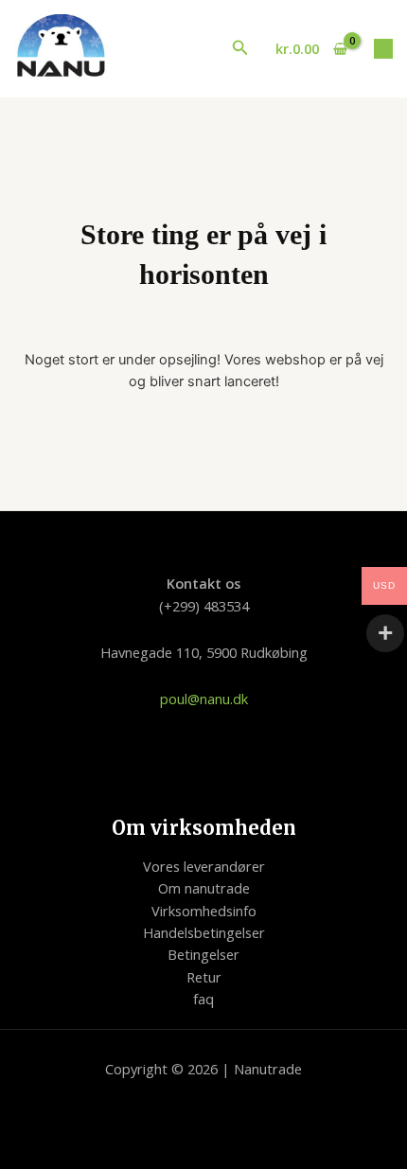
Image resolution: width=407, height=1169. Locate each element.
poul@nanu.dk (204, 698)
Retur (203, 976)
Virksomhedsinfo (204, 910)
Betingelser (203, 954)
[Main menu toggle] (383, 48)
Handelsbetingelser (204, 932)
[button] (240, 48)
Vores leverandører (204, 866)
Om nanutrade (204, 887)
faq (203, 998)
